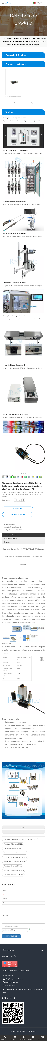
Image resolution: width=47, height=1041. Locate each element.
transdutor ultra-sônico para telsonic (15, 861)
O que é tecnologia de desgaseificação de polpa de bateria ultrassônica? (15, 146)
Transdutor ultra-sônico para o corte (15, 853)
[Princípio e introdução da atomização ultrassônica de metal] (23, 309)
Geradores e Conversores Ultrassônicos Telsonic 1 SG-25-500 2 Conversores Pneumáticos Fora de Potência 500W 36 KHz (14, 97)
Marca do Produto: (9, 527)
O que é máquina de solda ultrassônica (15, 410)
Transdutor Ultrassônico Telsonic (14, 840)
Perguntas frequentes (10, 538)
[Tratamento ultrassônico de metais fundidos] (23, 275)
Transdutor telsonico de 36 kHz (13, 875)
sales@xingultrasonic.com (14, 979)
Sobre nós (7, 542)
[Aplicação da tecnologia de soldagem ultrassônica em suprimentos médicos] (23, 194)
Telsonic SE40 (32, 840)
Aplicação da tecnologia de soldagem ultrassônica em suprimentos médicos (15, 197)
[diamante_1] (9, 964)
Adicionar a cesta (16, 514)
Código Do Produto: (10, 530)
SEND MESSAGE (11, 936)
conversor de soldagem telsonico (14, 870)
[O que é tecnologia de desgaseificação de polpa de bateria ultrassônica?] (23, 143)
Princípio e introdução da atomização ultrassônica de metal (15, 312)
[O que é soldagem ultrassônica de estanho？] (23, 358)
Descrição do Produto (10, 535)
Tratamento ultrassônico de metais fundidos (15, 279)
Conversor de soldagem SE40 (13, 848)
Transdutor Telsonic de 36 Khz (13, 844)
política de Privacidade (28, 1031)
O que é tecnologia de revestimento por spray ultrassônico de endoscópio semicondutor (15, 229)
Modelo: (6, 524)
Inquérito (16, 509)
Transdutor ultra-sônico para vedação (15, 857)
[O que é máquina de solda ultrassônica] (23, 407)
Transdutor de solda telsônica (13, 866)
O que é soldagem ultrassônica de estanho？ (15, 361)
